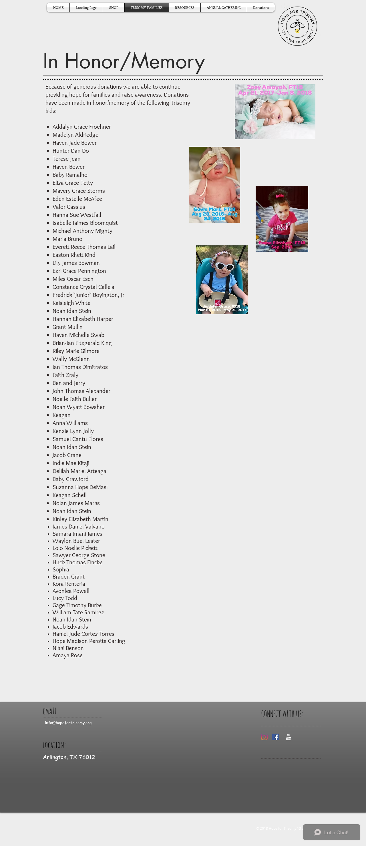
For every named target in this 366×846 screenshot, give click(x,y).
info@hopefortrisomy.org (68, 722)
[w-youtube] (288, 737)
